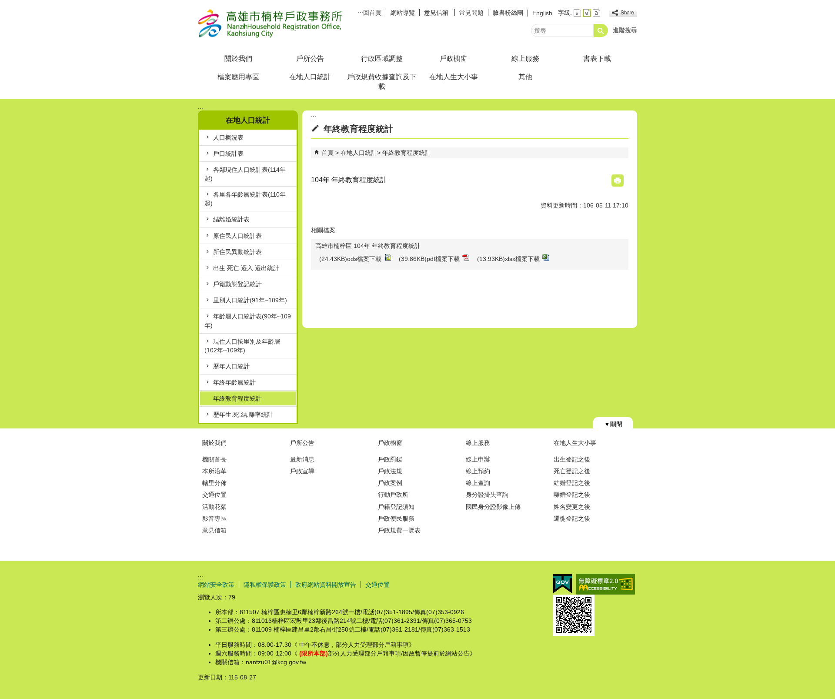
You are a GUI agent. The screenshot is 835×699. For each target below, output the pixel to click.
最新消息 (302, 459)
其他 (525, 76)
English (542, 13)
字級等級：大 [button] (596, 13)
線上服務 (525, 58)
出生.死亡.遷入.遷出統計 (246, 267)
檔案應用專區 (238, 76)
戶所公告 (310, 58)
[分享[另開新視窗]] (623, 13)
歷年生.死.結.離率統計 (243, 414)
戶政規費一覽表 (399, 530)
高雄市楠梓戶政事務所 (271, 23)
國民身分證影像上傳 (493, 506)
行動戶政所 (393, 494)
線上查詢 (478, 482)
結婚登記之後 (572, 482)
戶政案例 (390, 482)
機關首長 (214, 459)
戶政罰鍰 (390, 459)
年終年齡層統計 (234, 382)
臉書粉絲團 (508, 12)
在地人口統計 (310, 76)
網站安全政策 (216, 584)
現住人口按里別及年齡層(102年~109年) (242, 346)
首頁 (327, 152)
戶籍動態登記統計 (237, 284)
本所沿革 (214, 471)
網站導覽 (403, 12)
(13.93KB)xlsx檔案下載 (508, 258)
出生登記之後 (572, 459)
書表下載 (597, 58)
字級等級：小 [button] (577, 13)
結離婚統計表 (231, 219)
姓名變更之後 (572, 506)
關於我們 (238, 58)
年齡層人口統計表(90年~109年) (247, 320)
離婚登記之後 (572, 494)
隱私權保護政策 (265, 584)
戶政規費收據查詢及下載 (382, 81)
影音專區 (214, 518)
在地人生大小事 (453, 76)
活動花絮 (214, 506)
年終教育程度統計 (237, 398)
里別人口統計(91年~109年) (250, 300)
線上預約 (478, 471)
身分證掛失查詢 (487, 494)
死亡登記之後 (572, 471)
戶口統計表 (228, 153)
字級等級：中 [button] (587, 13)
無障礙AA (605, 584)
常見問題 (471, 12)
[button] (601, 30)
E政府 (562, 583)
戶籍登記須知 (396, 506)
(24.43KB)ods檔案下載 (350, 258)
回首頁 (372, 12)
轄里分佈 (214, 482)
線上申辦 (478, 459)
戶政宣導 (302, 471)
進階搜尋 (625, 30)
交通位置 (214, 494)
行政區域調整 (382, 58)
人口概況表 (228, 137)
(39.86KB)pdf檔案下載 (429, 258)
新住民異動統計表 (237, 251)
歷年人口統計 (231, 366)
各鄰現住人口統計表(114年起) (245, 174)
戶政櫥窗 (454, 58)
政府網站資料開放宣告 (325, 584)
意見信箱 (437, 12)
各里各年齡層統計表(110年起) (245, 199)
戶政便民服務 (396, 518)
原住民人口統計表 (237, 235)
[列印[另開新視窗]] (617, 180)
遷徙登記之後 (572, 518)
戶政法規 (390, 471)
